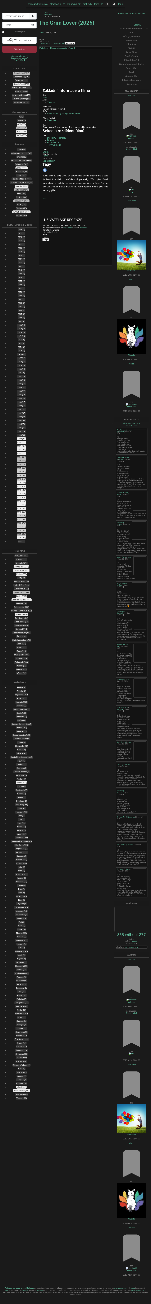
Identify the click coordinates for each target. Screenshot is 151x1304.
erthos (133, 1288)
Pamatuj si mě (21, 32)
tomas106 (25, 1290)
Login (46, 240)
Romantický (53, 142)
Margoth (131, 355)
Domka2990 (121, 613)
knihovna (72, 4)
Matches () (121, 791)
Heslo (44, 234)
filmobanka (55, 4)
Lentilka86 (131, 407)
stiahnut (131, 95)
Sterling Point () (122, 583)
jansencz (120, 709)
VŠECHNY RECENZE (131, 424)
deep (7, 1290)
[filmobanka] (63, 4)
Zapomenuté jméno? (19, 58)
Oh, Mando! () (122, 845)
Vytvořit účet (19, 60)
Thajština (51, 120)
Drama (50, 140)
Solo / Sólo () (121, 557)
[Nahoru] (147, 1300)
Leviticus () (121, 679)
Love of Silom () (122, 707)
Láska (45, 152)
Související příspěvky (67, 48)
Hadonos (134, 941)
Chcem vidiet (131, 149)
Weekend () (121, 869)
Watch (131, 279)
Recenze (54, 48)
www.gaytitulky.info (38, 4)
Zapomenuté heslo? (20, 56)
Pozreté (131, 364)
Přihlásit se (19, 49)
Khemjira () (121, 522)
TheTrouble (131, 271)
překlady (87, 4)
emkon (121, 459)
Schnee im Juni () (123, 493)
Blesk (129, 557)
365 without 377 (131, 934)
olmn (118, 646)
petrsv (121, 432)
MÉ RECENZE (131, 426)
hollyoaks (131, 138)
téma (96, 4)
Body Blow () (121, 742)
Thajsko (51, 102)
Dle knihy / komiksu (56, 138)
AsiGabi (119, 585)
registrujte (67, 228)
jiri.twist (130, 845)
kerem (128, 869)
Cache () (120, 765)
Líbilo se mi (131, 201)
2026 (44, 97)
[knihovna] (79, 4)
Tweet (44, 198)
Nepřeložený (48, 161)
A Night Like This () (124, 644)
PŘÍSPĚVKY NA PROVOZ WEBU (131, 14)
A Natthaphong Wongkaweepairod (63, 113)
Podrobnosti (44, 48)
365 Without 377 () (131, 947)
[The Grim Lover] (61, 70)
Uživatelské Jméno (50, 230)
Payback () (121, 611)
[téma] (101, 4)
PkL (131, 192)
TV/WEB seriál (54, 145)
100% (45, 156)
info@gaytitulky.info (120, 1288)
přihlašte (83, 228)
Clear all (137, 25)
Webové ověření (22, 40)
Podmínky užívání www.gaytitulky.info (19, 1288)
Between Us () (122, 817)
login (120, 4)
